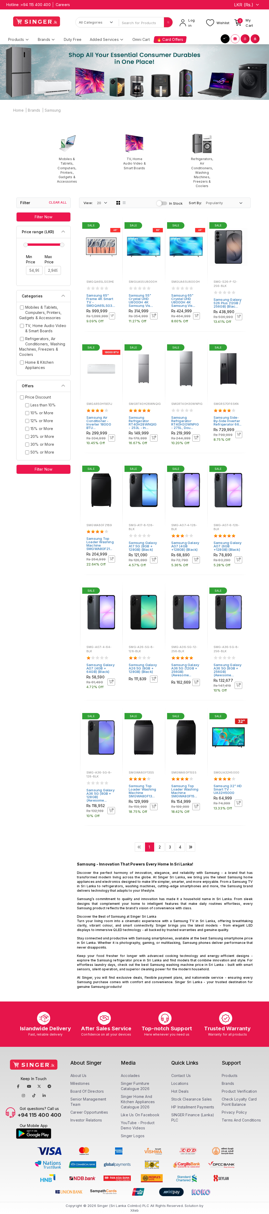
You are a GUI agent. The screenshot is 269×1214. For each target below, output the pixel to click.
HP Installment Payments (192, 1107)
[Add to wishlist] (115, 226)
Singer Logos (132, 1136)
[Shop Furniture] (235, 38)
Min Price (30, 259)
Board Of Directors (87, 1091)
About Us (78, 1075)
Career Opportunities (89, 1112)
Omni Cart (141, 39)
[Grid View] (118, 203)
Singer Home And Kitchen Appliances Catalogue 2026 (138, 1101)
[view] (115, 240)
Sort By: (195, 203)
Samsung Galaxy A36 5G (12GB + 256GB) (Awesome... (185, 670)
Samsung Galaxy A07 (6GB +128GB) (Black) (228, 546)
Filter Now (44, 217)
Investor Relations (86, 1120)
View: (88, 203)
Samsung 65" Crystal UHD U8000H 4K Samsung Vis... (183, 300)
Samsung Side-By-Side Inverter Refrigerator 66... (228, 420)
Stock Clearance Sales (191, 1099)
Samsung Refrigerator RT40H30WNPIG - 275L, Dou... (185, 422)
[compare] (115, 233)
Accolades (130, 1075)
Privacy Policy (234, 1112)
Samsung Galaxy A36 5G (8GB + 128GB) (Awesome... (100, 795)
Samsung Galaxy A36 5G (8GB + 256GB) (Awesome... (228, 670)
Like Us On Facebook (140, 1115)
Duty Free (72, 39)
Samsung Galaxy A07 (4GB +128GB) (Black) (185, 546)
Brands (34, 110)
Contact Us (181, 1075)
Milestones (80, 1083)
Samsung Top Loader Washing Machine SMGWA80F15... (185, 791)
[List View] (124, 203)
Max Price (49, 259)
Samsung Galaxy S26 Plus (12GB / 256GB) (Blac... (228, 302)
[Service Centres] (255, 38)
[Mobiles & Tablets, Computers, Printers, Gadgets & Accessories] (67, 158)
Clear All (58, 202)
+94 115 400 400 (36, 4)
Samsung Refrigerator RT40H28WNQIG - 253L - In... (143, 422)
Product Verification (239, 1091)
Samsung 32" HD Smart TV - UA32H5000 (228, 789)
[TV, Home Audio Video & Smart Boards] (134, 151)
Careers (63, 4)
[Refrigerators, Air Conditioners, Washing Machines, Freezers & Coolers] (202, 160)
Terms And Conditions (241, 1120)
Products (230, 1075)
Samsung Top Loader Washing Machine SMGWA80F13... (142, 791)
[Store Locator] (245, 38)
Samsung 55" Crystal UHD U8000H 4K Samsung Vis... (141, 300)
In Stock (176, 203)
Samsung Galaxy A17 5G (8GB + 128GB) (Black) (143, 546)
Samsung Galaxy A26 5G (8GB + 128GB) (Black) (143, 668)
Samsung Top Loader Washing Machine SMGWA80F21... (100, 543)
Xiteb (134, 1210)
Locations (179, 1083)
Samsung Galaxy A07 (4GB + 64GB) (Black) (100, 668)
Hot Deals (180, 1091)
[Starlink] (225, 38)
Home (18, 110)
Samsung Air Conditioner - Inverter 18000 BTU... (98, 422)
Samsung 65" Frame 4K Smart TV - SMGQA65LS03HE (101, 300)
